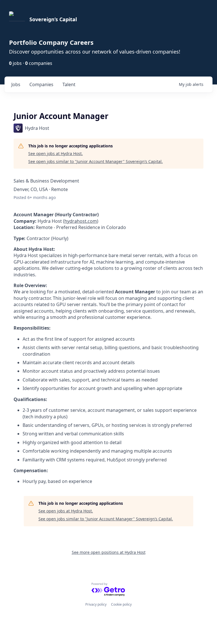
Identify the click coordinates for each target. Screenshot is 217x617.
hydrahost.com (80, 221)
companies (41, 84)
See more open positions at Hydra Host (109, 552)
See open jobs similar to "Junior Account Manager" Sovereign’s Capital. (95, 161)
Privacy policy (96, 604)
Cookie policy (121, 604)
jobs (15, 84)
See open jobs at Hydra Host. (55, 153)
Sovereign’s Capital (53, 19)
